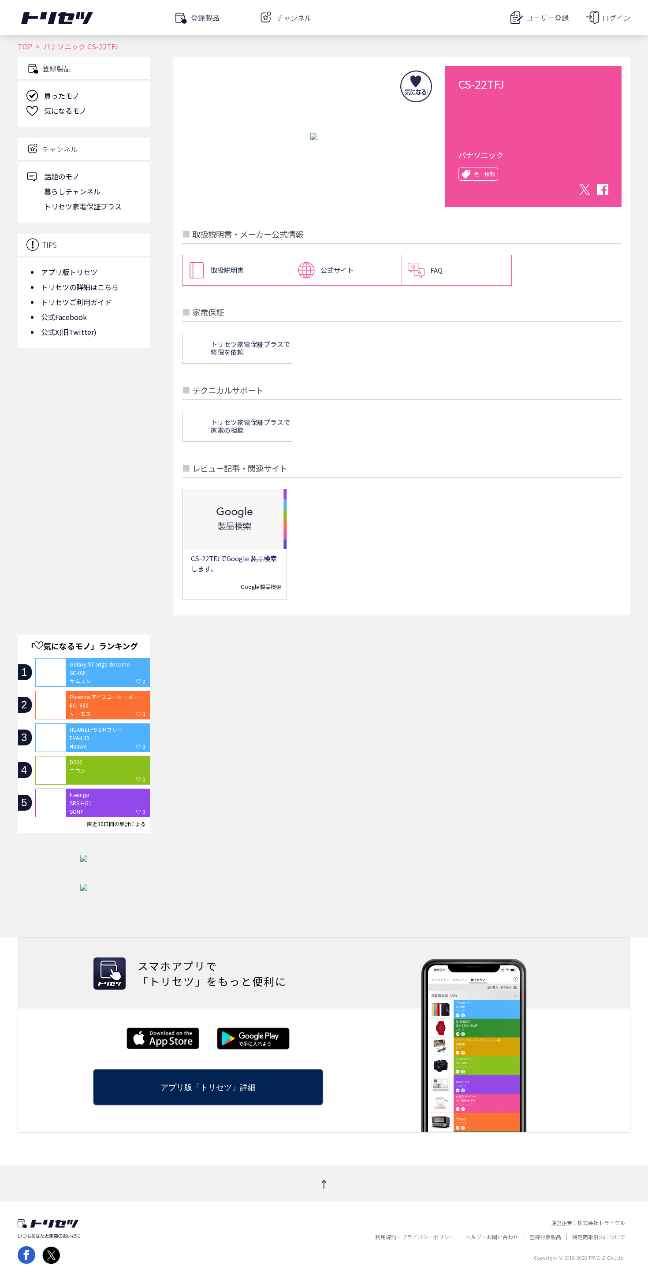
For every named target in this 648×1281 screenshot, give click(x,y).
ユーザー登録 (547, 17)
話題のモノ (61, 176)
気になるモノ (65, 110)
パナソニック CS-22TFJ (80, 46)
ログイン (616, 17)
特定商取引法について (598, 1236)
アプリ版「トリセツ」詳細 (208, 1087)
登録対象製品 (545, 1236)
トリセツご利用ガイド (76, 302)
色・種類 (484, 174)
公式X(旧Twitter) (69, 332)
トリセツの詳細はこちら (80, 287)
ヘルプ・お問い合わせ (492, 1236)
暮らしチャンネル (72, 191)
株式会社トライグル (601, 1222)
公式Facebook (64, 317)
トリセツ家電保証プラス (83, 206)
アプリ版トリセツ (69, 272)
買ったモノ (61, 95)
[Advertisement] (84, 425)
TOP (25, 46)
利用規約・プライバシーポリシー (414, 1236)
